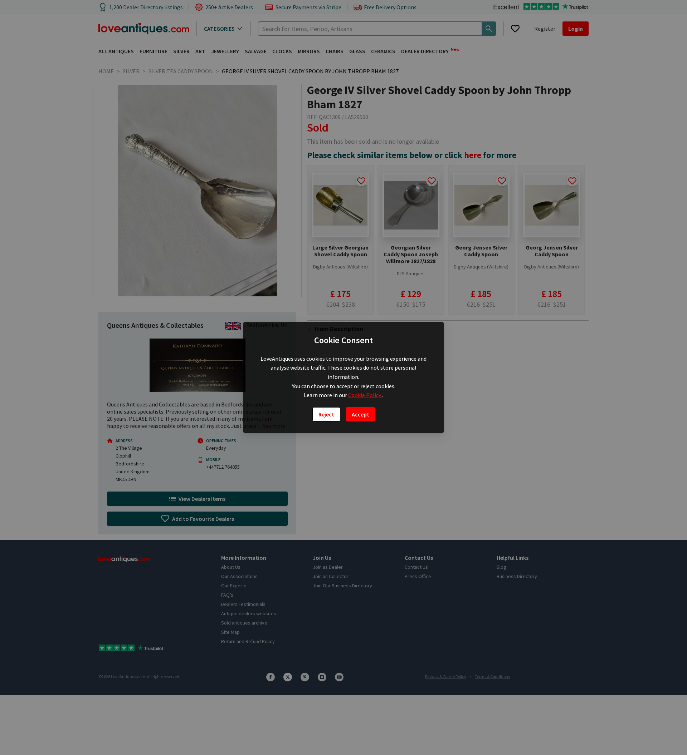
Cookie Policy (365, 395)
